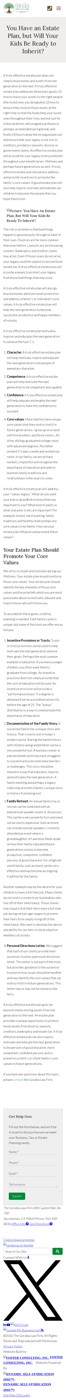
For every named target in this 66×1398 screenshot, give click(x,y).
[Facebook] (28, 1257)
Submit (17, 1196)
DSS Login (23, 1395)
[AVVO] (19, 1325)
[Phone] (49, 8)
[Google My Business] (22, 1330)
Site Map (9, 1395)
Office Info (18, 1224)
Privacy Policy (13, 1346)
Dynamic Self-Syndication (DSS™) (27, 1387)
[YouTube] (9, 1325)
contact (18, 1079)
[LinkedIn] (5, 1325)
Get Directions (39, 1224)
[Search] (57, 1251)
